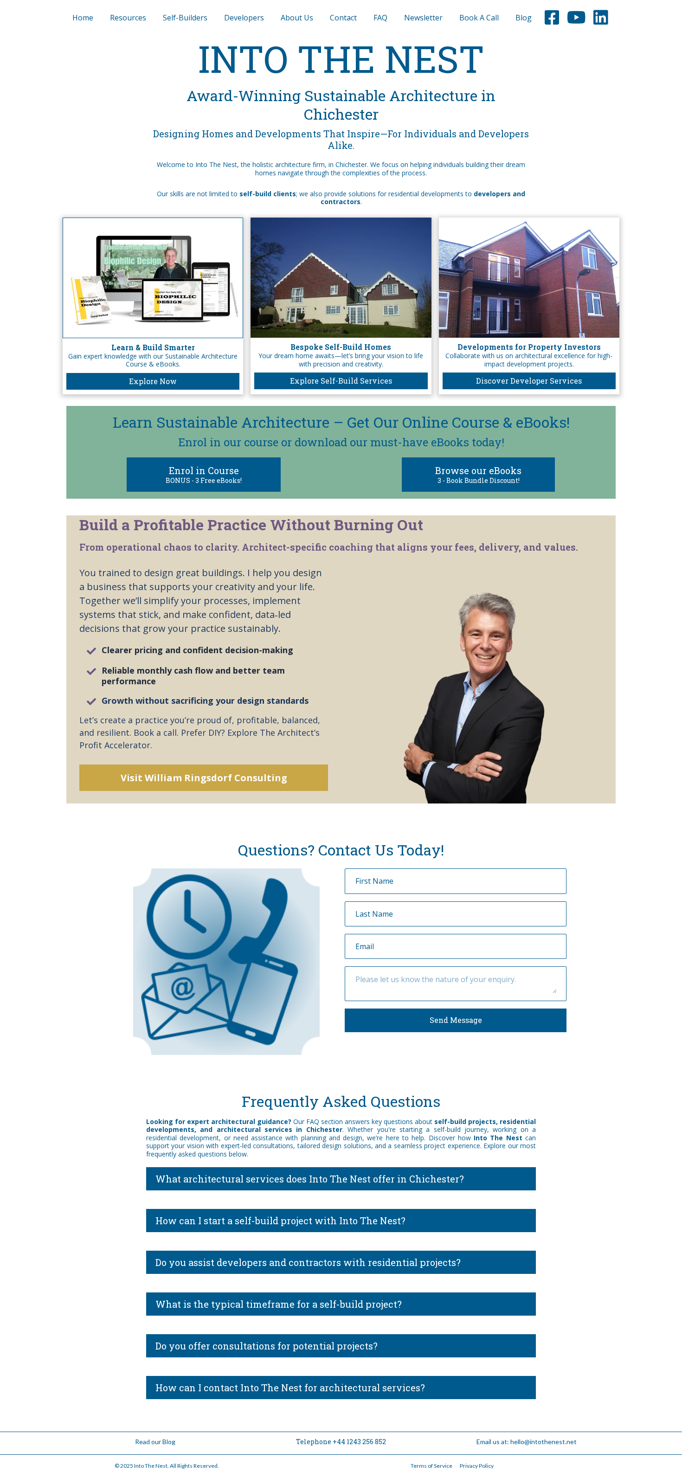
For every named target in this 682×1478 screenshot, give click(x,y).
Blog (523, 17)
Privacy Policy (477, 1465)
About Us (297, 17)
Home (82, 17)
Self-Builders (185, 17)
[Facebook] (552, 17)
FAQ (380, 17)
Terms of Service (431, 1465)
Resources (128, 17)
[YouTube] (576, 17)
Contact (343, 17)
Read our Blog (155, 1442)
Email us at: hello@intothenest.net (526, 1442)
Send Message (456, 1020)
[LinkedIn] (600, 17)
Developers (244, 17)
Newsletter (423, 17)
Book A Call (479, 17)
